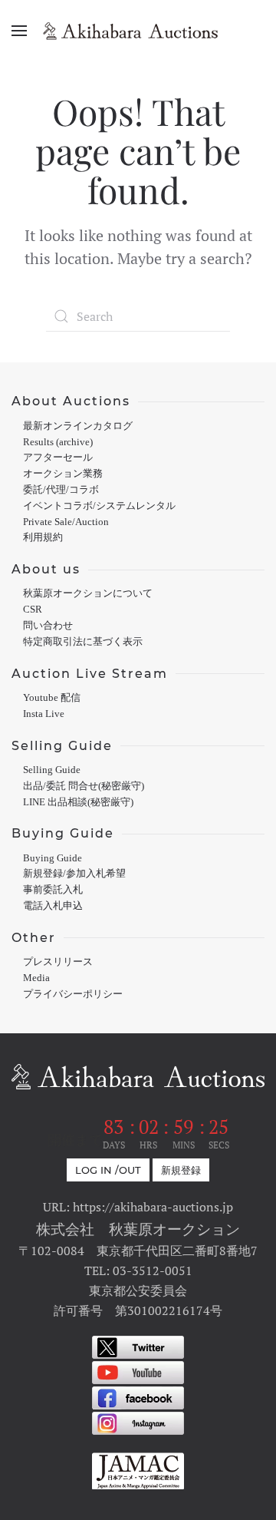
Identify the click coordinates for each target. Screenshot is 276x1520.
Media (36, 978)
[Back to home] (138, 30)
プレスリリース (58, 962)
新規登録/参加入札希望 (74, 873)
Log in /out (108, 1170)
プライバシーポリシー (73, 994)
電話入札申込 (53, 905)
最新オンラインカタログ (78, 426)
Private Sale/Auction (66, 522)
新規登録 (181, 1170)
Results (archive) (58, 442)
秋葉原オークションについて (88, 593)
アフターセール (58, 457)
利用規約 (43, 537)
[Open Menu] (19, 30)
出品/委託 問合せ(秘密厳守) (83, 786)
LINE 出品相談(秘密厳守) (78, 802)
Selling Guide (51, 770)
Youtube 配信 (51, 697)
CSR (32, 609)
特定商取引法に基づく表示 (83, 641)
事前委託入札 (53, 889)
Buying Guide (52, 858)
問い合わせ (48, 625)
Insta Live (43, 714)
